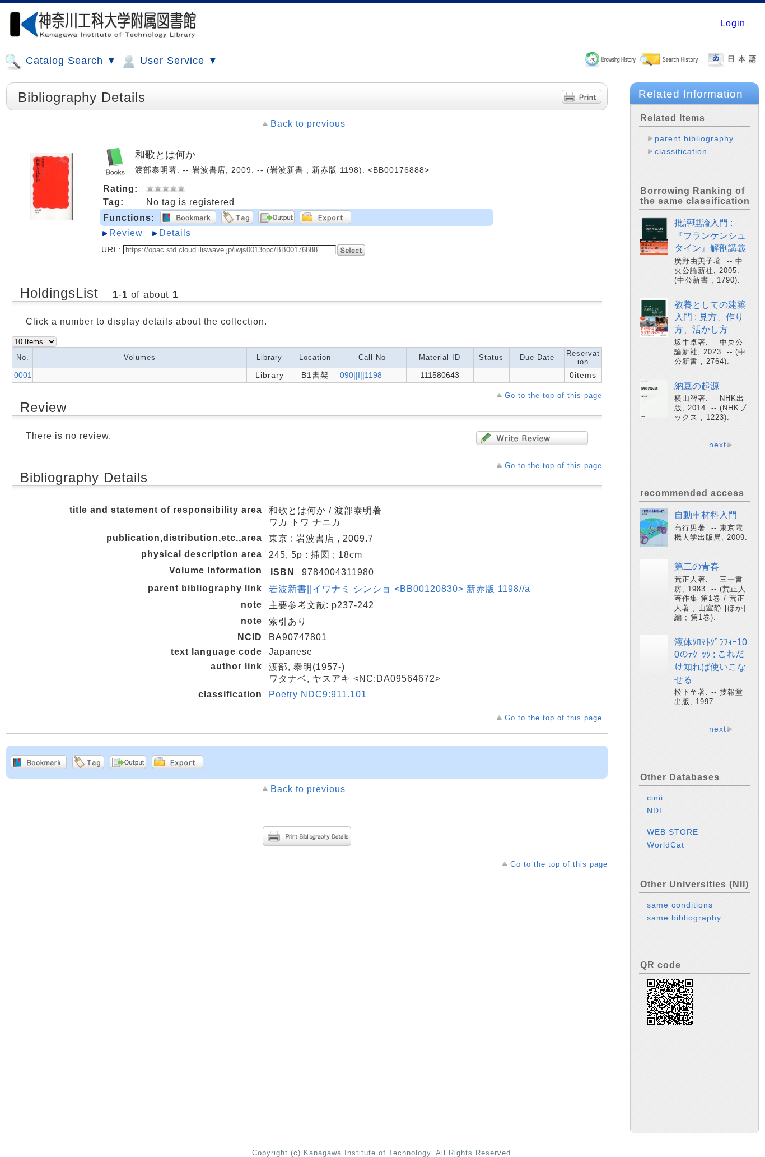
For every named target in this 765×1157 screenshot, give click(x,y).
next (717, 444)
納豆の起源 (696, 386)
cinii (655, 797)
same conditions (680, 904)
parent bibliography (694, 138)
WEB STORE (672, 831)
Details (175, 233)
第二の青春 (696, 566)
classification (681, 151)
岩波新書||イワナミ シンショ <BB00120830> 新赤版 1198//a (399, 589)
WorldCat (665, 844)
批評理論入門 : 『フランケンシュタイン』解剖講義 (710, 235)
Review (126, 233)
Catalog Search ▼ (69, 60)
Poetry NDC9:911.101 (318, 694)
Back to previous (308, 123)
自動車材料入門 (705, 515)
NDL (655, 810)
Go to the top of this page (553, 395)
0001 (23, 375)
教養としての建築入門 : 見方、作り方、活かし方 (710, 317)
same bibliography (684, 917)
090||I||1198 (361, 375)
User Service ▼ (177, 60)
